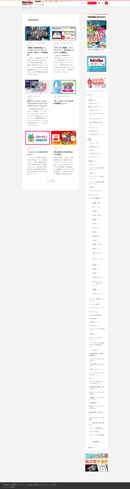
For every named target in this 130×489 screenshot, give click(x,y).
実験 (92, 173)
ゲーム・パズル (98, 259)
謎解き (93, 334)
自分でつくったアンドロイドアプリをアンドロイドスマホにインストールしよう (37, 103)
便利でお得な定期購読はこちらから (97, 49)
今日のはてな (95, 153)
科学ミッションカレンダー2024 (96, 393)
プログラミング (36, 96)
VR (92, 378)
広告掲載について (38, 484)
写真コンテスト (95, 110)
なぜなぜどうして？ (97, 134)
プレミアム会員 (39, 4)
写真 (96, 211)
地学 (96, 273)
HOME (25, 7)
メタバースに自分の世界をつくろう (96, 169)
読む (46, 1)
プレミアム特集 (95, 304)
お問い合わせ (54, 484)
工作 (92, 164)
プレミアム (93, 195)
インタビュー (95, 157)
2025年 (30, 7)
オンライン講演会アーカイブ (96, 300)
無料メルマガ (92, 3)
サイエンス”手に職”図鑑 (97, 436)
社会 (96, 240)
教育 (96, 219)
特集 (92, 150)
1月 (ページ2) (38, 7)
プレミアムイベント (97, 307)
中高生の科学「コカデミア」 (96, 413)
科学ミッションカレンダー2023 (96, 407)
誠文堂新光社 (5, 484)
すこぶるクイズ (66, 96)
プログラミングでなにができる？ (96, 359)
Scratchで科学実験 (96, 315)
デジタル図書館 (96, 198)
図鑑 (96, 289)
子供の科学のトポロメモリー (96, 365)
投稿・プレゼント (60, 1)
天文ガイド (98, 277)
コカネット (13, 487)
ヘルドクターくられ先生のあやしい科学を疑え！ (96, 344)
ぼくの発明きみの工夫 (96, 123)
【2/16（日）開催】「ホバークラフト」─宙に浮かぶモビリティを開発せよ (63, 50)
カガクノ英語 (95, 431)
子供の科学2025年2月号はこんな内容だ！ (63, 153)
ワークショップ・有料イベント (66, 43)
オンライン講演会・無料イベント (96, 183)
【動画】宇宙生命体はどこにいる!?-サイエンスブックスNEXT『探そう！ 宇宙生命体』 (37, 51)
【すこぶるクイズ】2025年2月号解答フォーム (63, 102)
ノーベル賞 (94, 350)
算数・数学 (98, 203)
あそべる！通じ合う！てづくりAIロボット (96, 382)
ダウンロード (95, 325)
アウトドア (98, 293)
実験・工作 (98, 244)
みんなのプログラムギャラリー (96, 114)
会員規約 (31, 484)
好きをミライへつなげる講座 (96, 418)
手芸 (96, 223)
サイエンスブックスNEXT (39, 43)
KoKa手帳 (94, 318)
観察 (92, 187)
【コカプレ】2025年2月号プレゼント (37, 153)
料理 (96, 265)
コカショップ (93, 103)
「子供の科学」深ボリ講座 (96, 424)
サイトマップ (47, 484)
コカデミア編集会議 (97, 428)
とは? (42, 1)
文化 (96, 232)
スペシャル (69, 1)
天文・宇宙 (98, 215)
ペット (97, 207)
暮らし (97, 248)
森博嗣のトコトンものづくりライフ (96, 398)
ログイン (84, 3)
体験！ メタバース (96, 369)
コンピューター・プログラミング (98, 283)
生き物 (97, 236)
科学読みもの (95, 146)
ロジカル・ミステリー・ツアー (96, 338)
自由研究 (93, 322)
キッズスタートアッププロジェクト (96, 373)
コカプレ (39, 147)
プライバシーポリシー (21, 484)
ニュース (56, 147)
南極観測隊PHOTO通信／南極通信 (97, 354)
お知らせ (92, 100)
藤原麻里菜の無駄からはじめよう (96, 388)
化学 (96, 269)
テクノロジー (97, 253)
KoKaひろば (94, 131)
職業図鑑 (97, 441)
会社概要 (13, 484)
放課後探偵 (94, 403)
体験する (51, 1)
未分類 (91, 447)
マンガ (97, 228)
